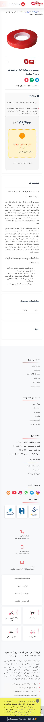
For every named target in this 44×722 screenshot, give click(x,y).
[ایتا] (8, 492)
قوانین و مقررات (22, 586)
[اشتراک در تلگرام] (37, 80)
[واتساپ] (26, 492)
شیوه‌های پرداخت (34, 474)
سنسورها (37, 412)
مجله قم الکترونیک (33, 374)
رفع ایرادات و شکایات (22, 601)
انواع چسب (26, 12)
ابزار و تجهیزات (35, 424)
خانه (41, 12)
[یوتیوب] (14, 492)
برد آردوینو (36, 404)
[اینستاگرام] (37, 492)
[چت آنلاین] (26, 80)
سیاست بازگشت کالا (22, 593)
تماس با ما (36, 382)
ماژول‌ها (37, 416)
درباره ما (37, 378)
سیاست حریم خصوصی (22, 578)
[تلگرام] (32, 492)
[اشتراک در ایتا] (32, 80)
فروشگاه (37, 370)
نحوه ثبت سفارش (34, 466)
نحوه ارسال (36, 470)
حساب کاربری (35, 386)
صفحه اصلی (36, 366)
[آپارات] (20, 492)
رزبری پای (36, 408)
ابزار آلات (34, 12)
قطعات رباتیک (35, 420)
